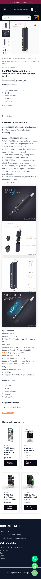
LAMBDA (11, 59)
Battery (5, 353)
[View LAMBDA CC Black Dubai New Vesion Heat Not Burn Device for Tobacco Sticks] (6, 25)
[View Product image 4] (6, 50)
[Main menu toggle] (4, 9)
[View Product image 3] (6, 42)
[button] (35, 25)
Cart (1, 553)
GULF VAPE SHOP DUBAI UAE (11, 548)
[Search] (29, 18)
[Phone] (35, 559)
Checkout (4, 559)
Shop (2, 556)
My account (4, 550)
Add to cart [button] (28, 463)
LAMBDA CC (21, 59)
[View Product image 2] (6, 33)
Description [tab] (7, 116)
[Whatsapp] (35, 566)
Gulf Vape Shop (8, 413)
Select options (10, 463)
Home (4, 59)
